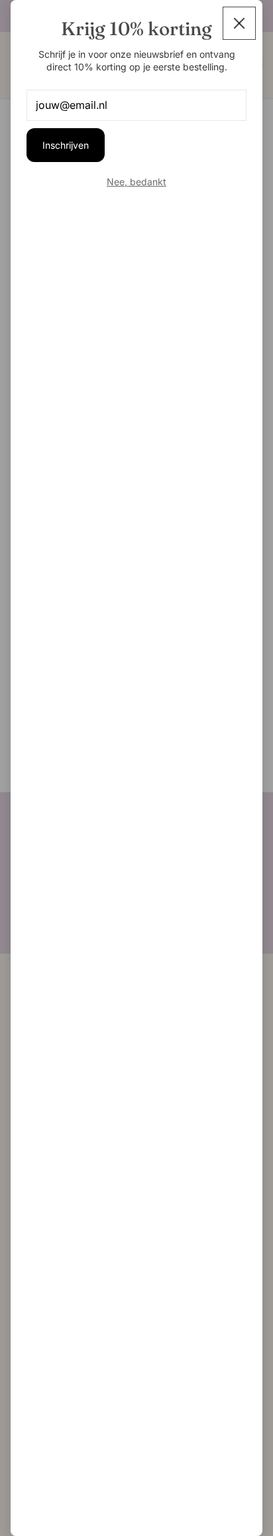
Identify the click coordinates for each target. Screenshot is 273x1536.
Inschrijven (65, 145)
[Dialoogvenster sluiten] (239, 23)
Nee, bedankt (136, 181)
